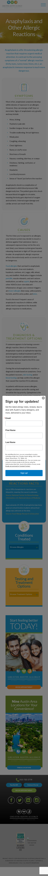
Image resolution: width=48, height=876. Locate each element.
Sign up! (24, 473)
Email (8, 418)
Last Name (10, 442)
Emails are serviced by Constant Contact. (17, 466)
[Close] (43, 398)
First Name (10, 430)
